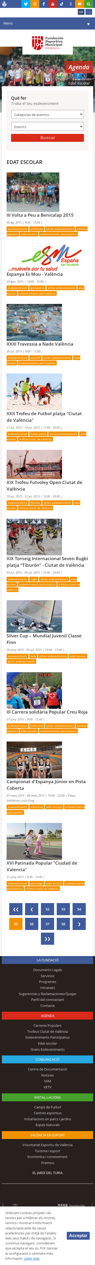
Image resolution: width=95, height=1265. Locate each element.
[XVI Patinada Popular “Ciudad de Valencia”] (34, 841)
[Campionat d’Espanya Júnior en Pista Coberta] (34, 759)
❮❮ (16, 909)
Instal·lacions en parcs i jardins (47, 1119)
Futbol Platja (38, 434)
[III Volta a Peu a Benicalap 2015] (33, 191)
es (89, 12)
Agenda (47, 1015)
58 (63, 924)
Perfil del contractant (47, 999)
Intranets (47, 987)
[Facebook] (43, 4)
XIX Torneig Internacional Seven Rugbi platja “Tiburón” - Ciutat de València (47, 561)
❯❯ (47, 938)
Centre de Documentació (47, 1069)
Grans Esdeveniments (21, 661)
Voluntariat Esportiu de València (47, 1144)
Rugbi (34, 579)
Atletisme (37, 229)
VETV (47, 1087)
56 (32, 924)
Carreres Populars (47, 1025)
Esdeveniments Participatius (58, 234)
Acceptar (78, 1235)
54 (79, 909)
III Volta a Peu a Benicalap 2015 (40, 215)
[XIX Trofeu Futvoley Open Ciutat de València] (34, 464)
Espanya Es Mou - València (35, 274)
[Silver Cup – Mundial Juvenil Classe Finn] (34, 616)
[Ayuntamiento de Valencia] (4, 4)
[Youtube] (52, 4)
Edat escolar (29, 234)
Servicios (47, 975)
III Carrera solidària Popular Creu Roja (47, 712)
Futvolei (35, 503)
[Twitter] (25, 4)
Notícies (47, 1075)
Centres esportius (47, 1113)
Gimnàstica (37, 288)
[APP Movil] (70, 4)
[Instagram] (34, 4)
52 (47, 909)
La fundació (48, 960)
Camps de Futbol (47, 1107)
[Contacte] (79, 4)
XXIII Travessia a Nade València (40, 344)
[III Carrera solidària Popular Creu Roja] (34, 690)
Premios (47, 1162)
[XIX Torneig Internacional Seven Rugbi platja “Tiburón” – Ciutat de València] (34, 536)
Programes (47, 981)
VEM (47, 1081)
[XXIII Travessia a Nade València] (34, 321)
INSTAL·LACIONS (47, 1097)
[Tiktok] (61, 4)
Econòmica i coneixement (47, 1156)
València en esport (47, 1135)
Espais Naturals (48, 1124)
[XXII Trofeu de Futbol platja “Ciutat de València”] (34, 391)
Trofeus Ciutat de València (35, 439)
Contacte (47, 1005)
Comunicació (48, 1059)
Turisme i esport (47, 1150)
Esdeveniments (17, 229)
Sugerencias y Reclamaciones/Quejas (47, 993)
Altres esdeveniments (60, 229)
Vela (33, 656)
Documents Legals (47, 969)
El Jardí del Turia (47, 1172)
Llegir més (32, 1258)
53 (63, 909)
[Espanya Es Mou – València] (44, 257)
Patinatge (37, 883)
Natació (35, 358)
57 (47, 924)
